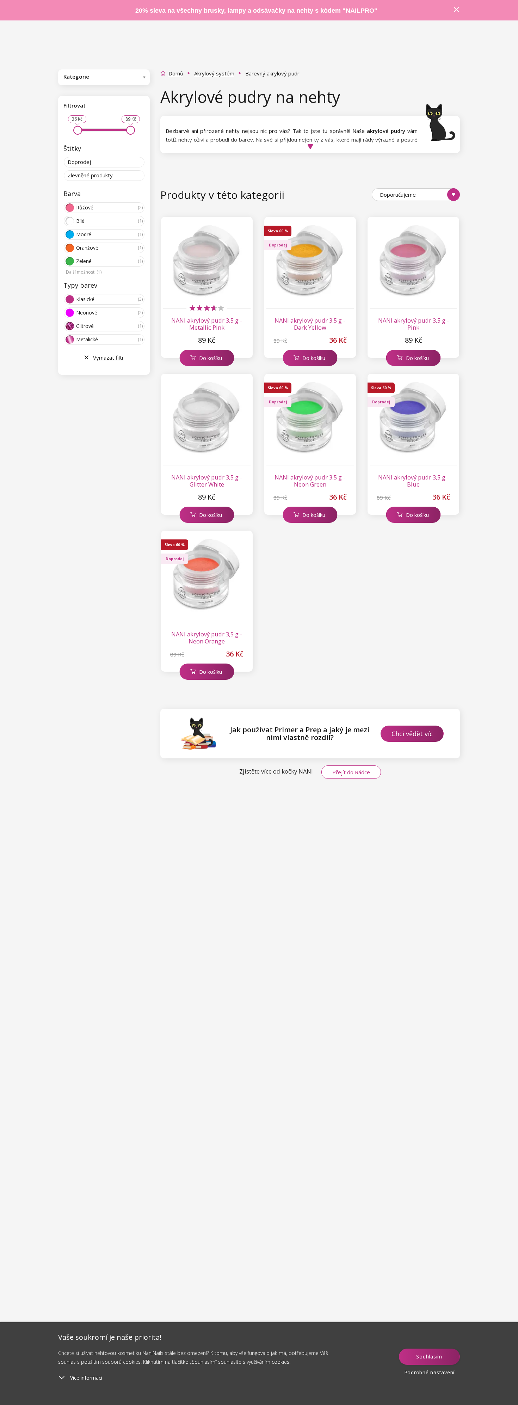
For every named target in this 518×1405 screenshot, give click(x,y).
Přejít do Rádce (351, 772)
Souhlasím (429, 1356)
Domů (175, 73)
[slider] (77, 130)
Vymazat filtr (108, 357)
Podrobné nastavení (429, 1372)
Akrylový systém (214, 73)
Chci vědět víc (412, 733)
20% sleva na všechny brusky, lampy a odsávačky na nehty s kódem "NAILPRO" (256, 10)
